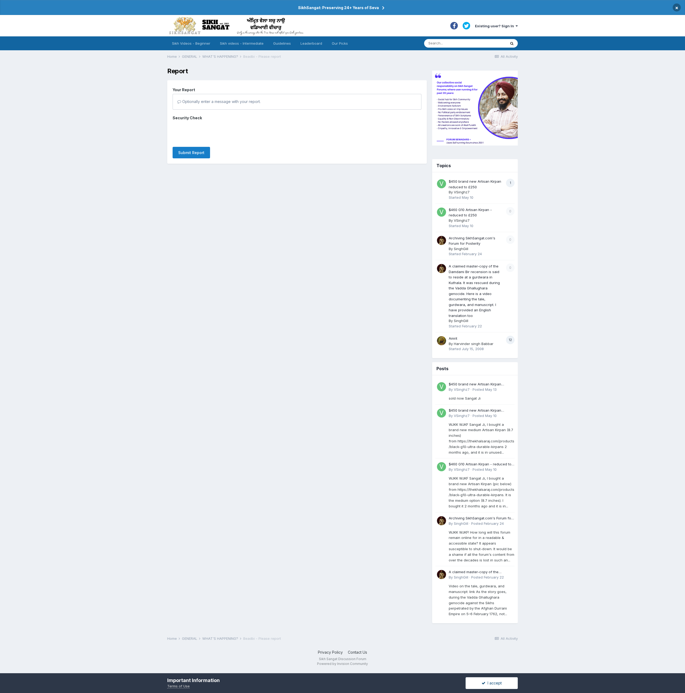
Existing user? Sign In (495, 26)
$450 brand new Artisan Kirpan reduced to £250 (475, 384)
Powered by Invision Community (342, 664)
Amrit (453, 338)
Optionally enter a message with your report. (221, 101)
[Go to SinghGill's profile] (441, 240)
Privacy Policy (330, 652)
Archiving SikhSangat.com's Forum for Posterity (480, 518)
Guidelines (282, 43)
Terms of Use (178, 686)
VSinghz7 (462, 192)
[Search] (512, 43)
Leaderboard (311, 43)
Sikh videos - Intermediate (242, 43)
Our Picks (340, 43)
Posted (485, 389)
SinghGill (461, 249)
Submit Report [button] (191, 152)
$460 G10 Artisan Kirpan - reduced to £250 (480, 464)
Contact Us (357, 652)
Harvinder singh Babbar (473, 344)
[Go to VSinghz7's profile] (441, 183)
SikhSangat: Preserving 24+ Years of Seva (338, 7)
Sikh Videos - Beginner (191, 43)
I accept (493, 683)
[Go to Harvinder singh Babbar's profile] (441, 340)
